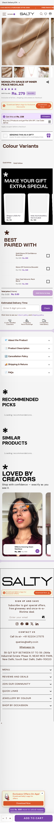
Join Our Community (16, 683)
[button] (9, 89)
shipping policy (38, 315)
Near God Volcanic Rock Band (25, 280)
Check (47, 308)
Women (10, 14)
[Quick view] (37, 551)
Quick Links (10, 691)
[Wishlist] (46, 14)
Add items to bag (43, 293)
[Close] (42, 793)
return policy (23, 315)
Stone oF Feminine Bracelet (27, 267)
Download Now (42, 106)
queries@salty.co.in (27, 641)
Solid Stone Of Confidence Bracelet (26, 254)
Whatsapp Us (27, 647)
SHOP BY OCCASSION (15, 705)
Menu (6, 669)
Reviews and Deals (15, 676)
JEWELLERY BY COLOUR (16, 698)
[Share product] (47, 82)
